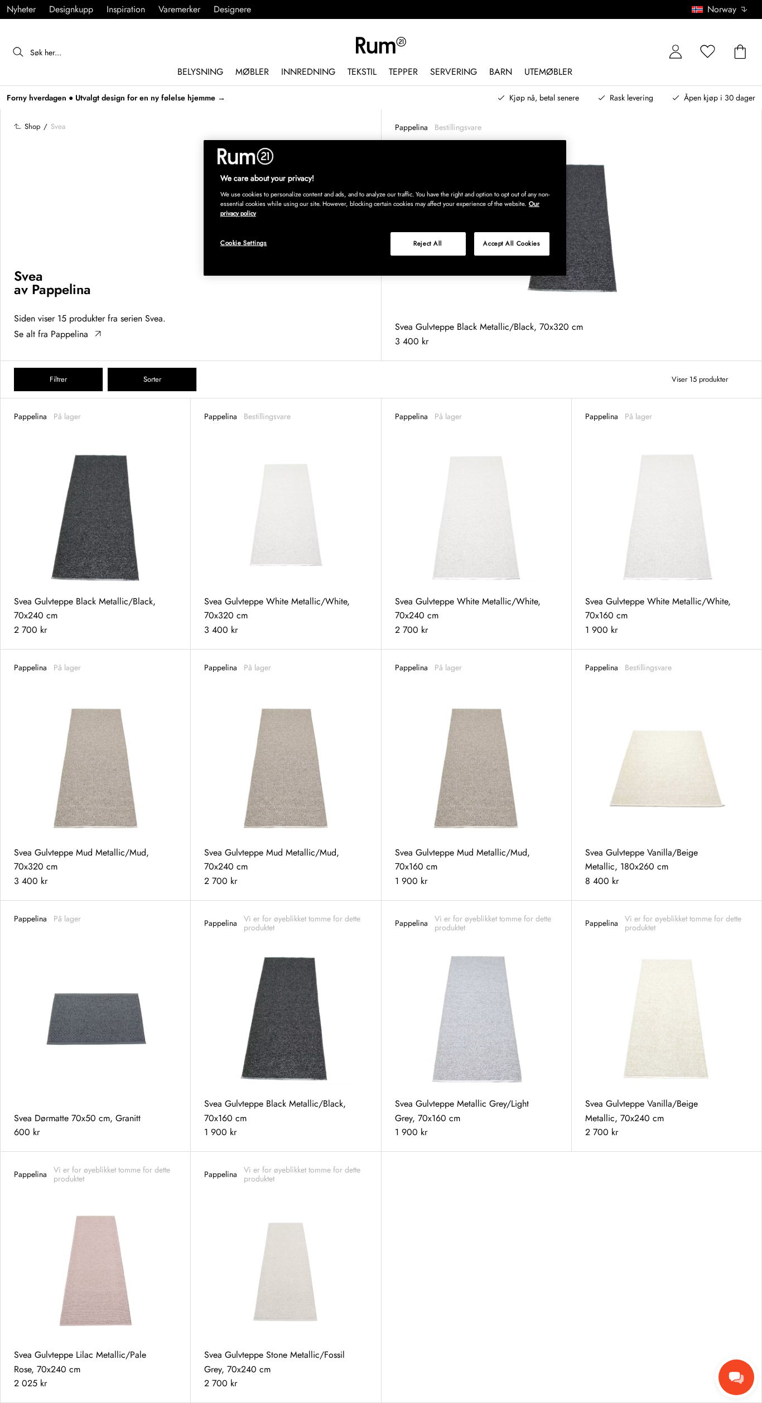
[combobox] (720, 9)
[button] (723, 9)
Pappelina (61, 289)
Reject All (427, 243)
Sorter (152, 379)
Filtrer (58, 379)
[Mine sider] (675, 52)
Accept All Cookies (511, 243)
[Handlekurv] (740, 52)
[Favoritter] (707, 52)
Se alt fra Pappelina (51, 334)
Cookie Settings (243, 242)
